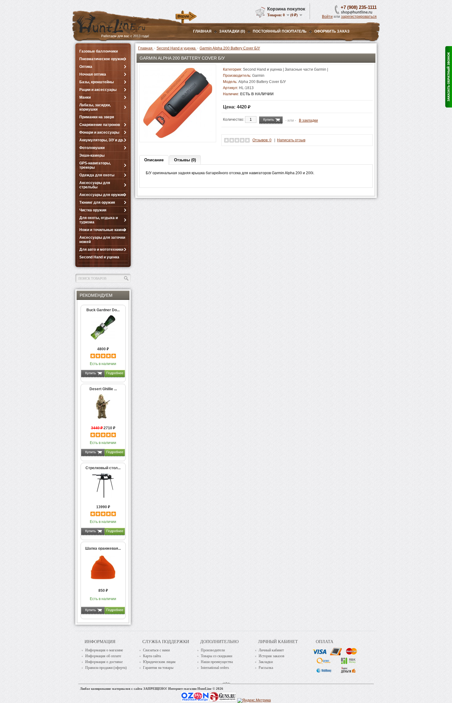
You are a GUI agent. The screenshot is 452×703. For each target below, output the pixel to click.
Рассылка (266, 668)
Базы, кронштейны (96, 82)
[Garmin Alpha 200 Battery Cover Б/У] (178, 137)
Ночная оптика (92, 74)
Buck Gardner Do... (103, 310)
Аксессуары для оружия (102, 195)
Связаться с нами (156, 650)
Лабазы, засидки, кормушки (95, 107)
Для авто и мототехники (101, 249)
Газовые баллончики (98, 51)
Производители (213, 650)
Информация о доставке (104, 662)
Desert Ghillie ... (103, 389)
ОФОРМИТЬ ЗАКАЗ (332, 31)
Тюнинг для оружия (97, 202)
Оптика (85, 67)
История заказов (271, 656)
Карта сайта (152, 656)
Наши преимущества (217, 662)
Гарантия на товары (158, 668)
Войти (327, 16)
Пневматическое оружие (102, 59)
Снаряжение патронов (99, 125)
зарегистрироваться (359, 16)
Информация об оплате (103, 656)
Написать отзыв (291, 140)
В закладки (308, 120)
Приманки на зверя (96, 117)
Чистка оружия (92, 210)
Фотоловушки (92, 148)
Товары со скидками (216, 656)
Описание (154, 160)
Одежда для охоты (96, 175)
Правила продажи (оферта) (106, 668)
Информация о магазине (104, 650)
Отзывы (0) (185, 160)
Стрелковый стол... (103, 468)
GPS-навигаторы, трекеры (95, 165)
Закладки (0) (232, 31)
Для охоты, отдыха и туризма (98, 220)
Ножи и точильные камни (102, 230)
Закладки (266, 662)
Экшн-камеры (92, 155)
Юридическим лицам (159, 662)
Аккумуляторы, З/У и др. (101, 140)
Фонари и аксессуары (99, 132)
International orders (215, 668)
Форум (183, 16)
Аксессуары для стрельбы (94, 185)
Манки (85, 97)
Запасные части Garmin (305, 69)
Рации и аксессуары (98, 90)
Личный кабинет (271, 650)
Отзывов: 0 (262, 140)
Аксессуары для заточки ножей (102, 239)
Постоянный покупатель (280, 31)
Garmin (258, 75)
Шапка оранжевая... (103, 548)
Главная (202, 31)
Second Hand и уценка (99, 257)
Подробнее (114, 373)
